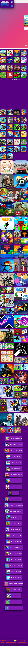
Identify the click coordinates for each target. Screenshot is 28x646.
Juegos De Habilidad (16, 474)
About (2, 642)
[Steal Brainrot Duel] (24, 129)
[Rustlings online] (10, 77)
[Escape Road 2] (3, 129)
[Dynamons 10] (24, 137)
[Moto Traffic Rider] (10, 144)
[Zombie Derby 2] (10, 159)
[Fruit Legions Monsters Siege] (17, 62)
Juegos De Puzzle (16, 456)
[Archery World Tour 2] (17, 151)
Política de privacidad (11, 642)
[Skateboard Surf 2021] (24, 55)
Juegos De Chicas (16, 468)
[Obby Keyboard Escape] (24, 70)
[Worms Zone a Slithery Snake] (17, 122)
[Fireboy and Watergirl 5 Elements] (3, 159)
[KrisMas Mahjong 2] (17, 144)
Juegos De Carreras (16, 444)
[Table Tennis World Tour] (17, 137)
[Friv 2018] (12, 3)
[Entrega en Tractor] (3, 55)
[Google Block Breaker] (10, 137)
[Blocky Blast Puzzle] (10, 129)
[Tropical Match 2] (3, 137)
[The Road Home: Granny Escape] (17, 115)
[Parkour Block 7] (3, 122)
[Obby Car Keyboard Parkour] (17, 77)
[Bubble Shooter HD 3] (24, 115)
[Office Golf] (24, 77)
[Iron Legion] (17, 70)
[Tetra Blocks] (10, 62)
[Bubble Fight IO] (17, 55)
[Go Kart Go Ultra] (10, 70)
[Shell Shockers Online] (3, 144)
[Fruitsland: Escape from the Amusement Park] (3, 115)
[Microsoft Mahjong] (3, 70)
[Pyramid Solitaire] (24, 144)
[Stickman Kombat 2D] (10, 115)
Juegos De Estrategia (15, 450)
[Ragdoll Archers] (10, 122)
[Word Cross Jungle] (3, 62)
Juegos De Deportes (16, 438)
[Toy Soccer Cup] (3, 77)
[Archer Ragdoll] (10, 151)
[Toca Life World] (3, 151)
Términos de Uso (22, 642)
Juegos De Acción (16, 462)
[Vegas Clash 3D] (24, 122)
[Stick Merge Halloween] (17, 129)
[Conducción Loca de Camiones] (24, 151)
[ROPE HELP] (10, 55)
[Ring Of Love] (24, 62)
